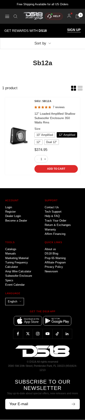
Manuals (10, 253)
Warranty (50, 229)
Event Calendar (15, 284)
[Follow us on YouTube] (47, 334)
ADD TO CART (56, 168)
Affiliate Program (55, 262)
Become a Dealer (16, 220)
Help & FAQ (52, 216)
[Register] (73, 404)
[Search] (15, 16)
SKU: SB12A (42, 101)
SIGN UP (74, 30)
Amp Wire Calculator (18, 271)
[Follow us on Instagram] (37, 334)
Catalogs (10, 249)
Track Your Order (55, 220)
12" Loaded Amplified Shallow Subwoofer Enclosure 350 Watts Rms (54, 118)
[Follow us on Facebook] (18, 334)
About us (50, 249)
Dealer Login (13, 216)
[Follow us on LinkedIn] (67, 334)
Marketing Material (17, 258)
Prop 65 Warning (55, 258)
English (12, 301)
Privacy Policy (54, 266)
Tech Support (53, 211)
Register (10, 211)
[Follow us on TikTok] (57, 334)
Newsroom (51, 271)
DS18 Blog (51, 253)
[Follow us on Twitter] (28, 334)
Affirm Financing (55, 234)
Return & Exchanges (58, 225)
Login (8, 207)
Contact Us (52, 207)
